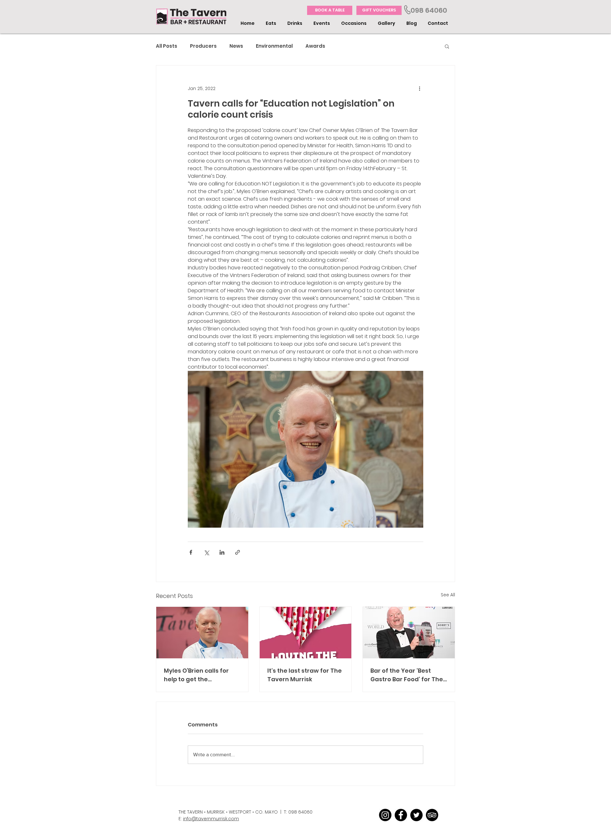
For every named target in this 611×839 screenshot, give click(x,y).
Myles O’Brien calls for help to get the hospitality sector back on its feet (198, 675)
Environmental (274, 46)
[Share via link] (238, 552)
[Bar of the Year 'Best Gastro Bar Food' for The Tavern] (409, 632)
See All (448, 595)
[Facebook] (401, 815)
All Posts (166, 46)
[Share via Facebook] (191, 552)
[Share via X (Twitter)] (206, 552)
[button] (272, 23)
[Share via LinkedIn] (222, 552)
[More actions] (419, 88)
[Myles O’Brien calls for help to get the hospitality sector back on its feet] (202, 632)
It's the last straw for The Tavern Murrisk (304, 675)
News (236, 46)
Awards (315, 46)
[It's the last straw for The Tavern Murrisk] (306, 632)
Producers (203, 46)
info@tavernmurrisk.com (211, 818)
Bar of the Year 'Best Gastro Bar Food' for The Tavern (406, 675)
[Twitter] (416, 815)
